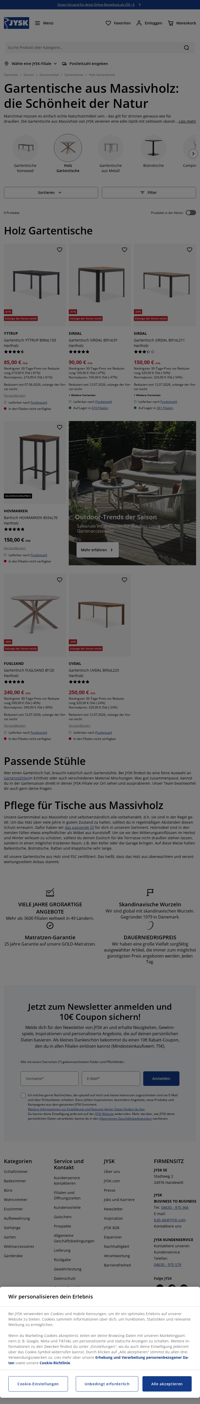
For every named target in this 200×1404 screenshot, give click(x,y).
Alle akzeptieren (167, 1383)
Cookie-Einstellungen (38, 1383)
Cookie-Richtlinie (55, 1362)
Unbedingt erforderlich (107, 1383)
